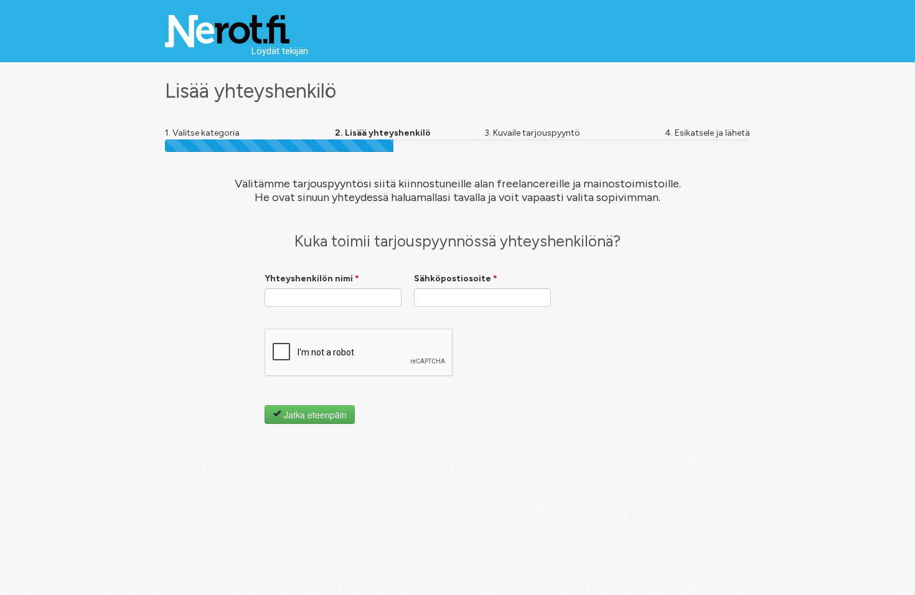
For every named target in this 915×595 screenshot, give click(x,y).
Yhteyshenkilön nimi (312, 278)
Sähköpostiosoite (455, 278)
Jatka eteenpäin (314, 414)
